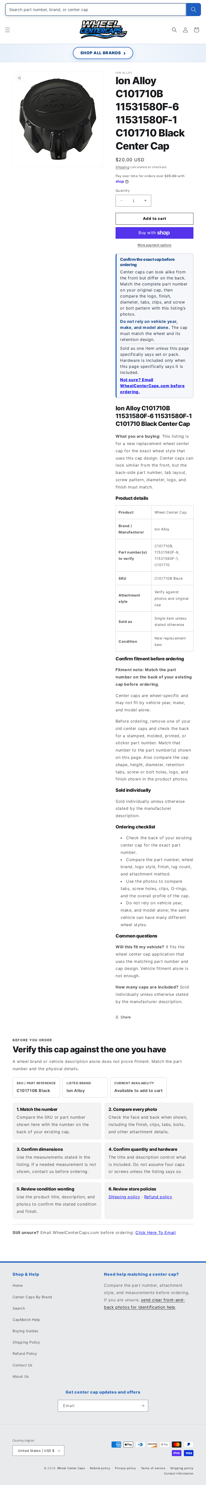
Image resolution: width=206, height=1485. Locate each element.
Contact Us (22, 1365)
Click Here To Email (155, 1232)
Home (18, 1285)
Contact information (178, 1473)
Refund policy (158, 1196)
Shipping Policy (26, 1342)
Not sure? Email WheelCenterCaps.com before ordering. (152, 385)
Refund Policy (25, 1353)
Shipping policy (124, 1196)
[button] (7, 29)
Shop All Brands (100, 52)
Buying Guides (25, 1331)
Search (19, 1308)
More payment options (155, 245)
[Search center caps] (193, 9)
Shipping (122, 167)
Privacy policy (125, 1468)
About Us (21, 1376)
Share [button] (126, 1017)
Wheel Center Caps (71, 1468)
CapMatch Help (26, 1319)
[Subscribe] (142, 1406)
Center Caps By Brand (32, 1297)
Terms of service (153, 1468)
